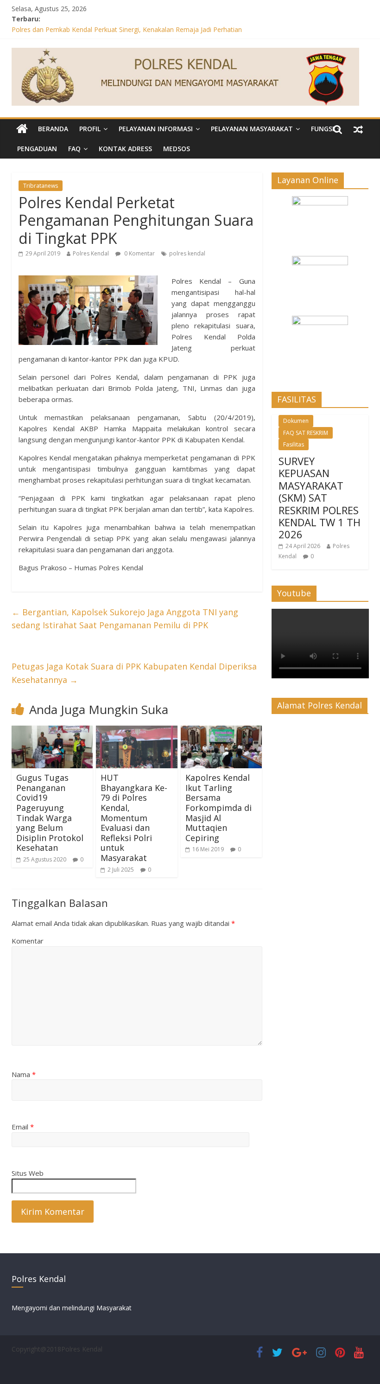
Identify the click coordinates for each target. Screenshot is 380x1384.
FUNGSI (322, 128)
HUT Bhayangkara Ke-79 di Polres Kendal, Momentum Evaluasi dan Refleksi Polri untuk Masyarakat (134, 817)
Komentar (28, 940)
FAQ (74, 148)
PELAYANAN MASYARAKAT (252, 128)
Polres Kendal (91, 253)
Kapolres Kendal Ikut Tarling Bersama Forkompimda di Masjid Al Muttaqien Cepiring (218, 807)
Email (23, 1126)
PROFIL (90, 128)
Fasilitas (293, 444)
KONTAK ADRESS (125, 148)
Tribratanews (40, 186)
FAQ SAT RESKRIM (305, 433)
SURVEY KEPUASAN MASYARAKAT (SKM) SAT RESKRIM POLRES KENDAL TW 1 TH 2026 (320, 497)
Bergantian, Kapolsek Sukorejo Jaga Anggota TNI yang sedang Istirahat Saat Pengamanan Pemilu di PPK (125, 618)
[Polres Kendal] (22, 129)
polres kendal (187, 253)
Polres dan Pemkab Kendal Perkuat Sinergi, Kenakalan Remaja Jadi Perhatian (127, 29)
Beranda (53, 128)
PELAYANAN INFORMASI (156, 128)
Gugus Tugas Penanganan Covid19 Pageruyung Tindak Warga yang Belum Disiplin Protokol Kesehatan (49, 812)
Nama (24, 1074)
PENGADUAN (37, 148)
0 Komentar (139, 253)
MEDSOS (176, 148)
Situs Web (28, 1173)
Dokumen (296, 421)
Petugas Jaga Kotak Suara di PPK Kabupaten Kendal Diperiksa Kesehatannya (134, 673)
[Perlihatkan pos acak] (358, 129)
